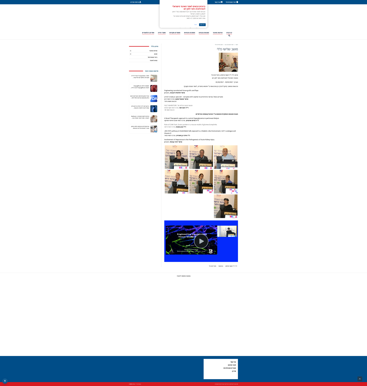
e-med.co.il (132, 384)
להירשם (202, 24)
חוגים (155, 54)
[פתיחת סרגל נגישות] (5, 381)
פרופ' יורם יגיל (212, 266)
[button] (229, 35)
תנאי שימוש (232, 365)
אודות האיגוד (153, 51)
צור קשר (233, 362)
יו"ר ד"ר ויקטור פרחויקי (231, 266)
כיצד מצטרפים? (152, 57)
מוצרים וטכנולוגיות (229, 368)
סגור (195, 24)
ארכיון (234, 371)
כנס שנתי (220, 266)
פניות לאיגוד (153, 60)
